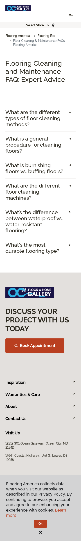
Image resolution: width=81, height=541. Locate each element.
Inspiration (15, 382)
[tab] (40, 118)
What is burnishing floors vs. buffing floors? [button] (34, 168)
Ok (40, 523)
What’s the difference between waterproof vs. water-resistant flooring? (34, 221)
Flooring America (17, 36)
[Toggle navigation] (71, 15)
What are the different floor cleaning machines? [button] (32, 192)
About (11, 406)
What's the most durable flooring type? (32, 248)
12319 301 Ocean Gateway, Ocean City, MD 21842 (36, 445)
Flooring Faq (46, 36)
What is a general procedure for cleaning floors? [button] (33, 145)
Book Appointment (37, 345)
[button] (38, 25)
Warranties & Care (22, 394)
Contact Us (15, 418)
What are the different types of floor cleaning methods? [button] (32, 118)
